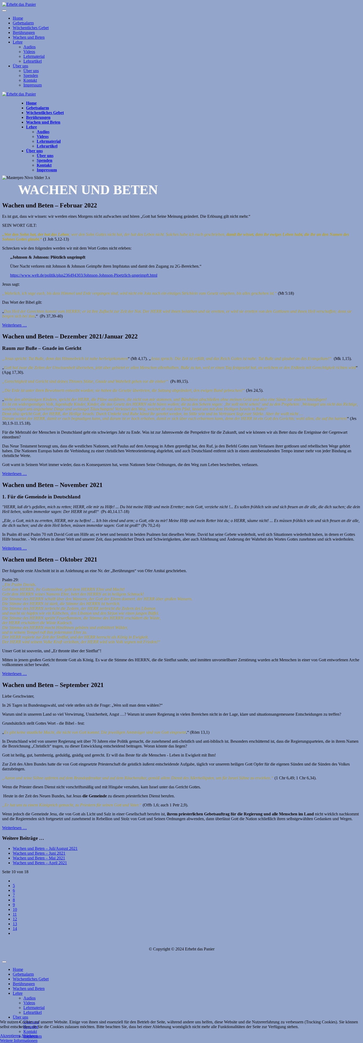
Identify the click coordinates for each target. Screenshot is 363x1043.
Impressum (32, 85)
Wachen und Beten (29, 37)
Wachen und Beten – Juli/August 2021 (45, 848)
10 (15, 909)
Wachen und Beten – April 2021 (40, 863)
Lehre (18, 42)
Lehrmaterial (34, 56)
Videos (29, 51)
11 (15, 914)
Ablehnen (29, 1035)
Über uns (20, 66)
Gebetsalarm (23, 23)
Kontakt (30, 80)
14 (15, 928)
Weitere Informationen (18, 1040)
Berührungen (24, 32)
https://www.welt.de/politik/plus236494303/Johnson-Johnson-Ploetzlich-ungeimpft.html (83, 275)
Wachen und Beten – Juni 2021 (39, 853)
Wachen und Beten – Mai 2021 (39, 858)
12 (15, 919)
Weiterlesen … (14, 325)
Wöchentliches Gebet (31, 27)
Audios (29, 47)
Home (18, 18)
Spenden (30, 75)
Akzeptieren (10, 1035)
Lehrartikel (32, 61)
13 (15, 924)
